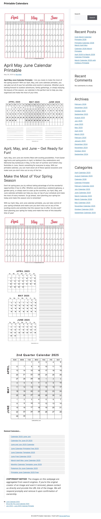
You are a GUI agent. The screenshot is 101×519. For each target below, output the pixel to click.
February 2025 (80, 138)
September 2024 (81, 154)
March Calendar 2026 (83, 199)
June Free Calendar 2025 (21, 456)
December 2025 (81, 108)
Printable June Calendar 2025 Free (25, 472)
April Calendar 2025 (82, 173)
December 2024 (81, 144)
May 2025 (79, 128)
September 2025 (81, 114)
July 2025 (78, 121)
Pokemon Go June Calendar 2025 (24, 468)
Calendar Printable (82, 183)
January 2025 (80, 141)
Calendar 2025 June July (21, 437)
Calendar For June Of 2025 (21, 441)
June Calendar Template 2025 (23, 452)
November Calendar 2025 (85, 206)
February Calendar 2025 (84, 186)
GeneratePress (64, 516)
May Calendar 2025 (82, 203)
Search (77, 14)
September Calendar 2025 (85, 213)
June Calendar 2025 (13, 502)
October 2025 (80, 111)
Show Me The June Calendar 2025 (17, 504)
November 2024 (81, 148)
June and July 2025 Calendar (22, 445)
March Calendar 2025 (83, 196)
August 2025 (80, 118)
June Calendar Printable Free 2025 (25, 449)
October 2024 (80, 151)
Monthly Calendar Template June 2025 (26, 464)
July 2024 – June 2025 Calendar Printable (20, 506)
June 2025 (79, 124)
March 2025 (79, 134)
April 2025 (79, 131)
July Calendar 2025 (82, 189)
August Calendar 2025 (84, 176)
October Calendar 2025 (84, 209)
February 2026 (80, 104)
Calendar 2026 (81, 179)
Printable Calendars (16, 3)
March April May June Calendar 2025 (25, 460)
